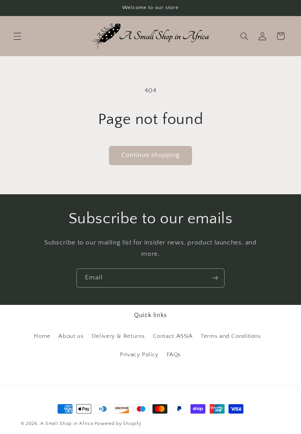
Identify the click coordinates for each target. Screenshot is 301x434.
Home (42, 336)
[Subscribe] (215, 278)
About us (70, 336)
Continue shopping (150, 155)
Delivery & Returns (118, 336)
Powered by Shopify (117, 423)
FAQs (174, 355)
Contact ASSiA (173, 336)
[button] (17, 36)
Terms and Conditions (231, 336)
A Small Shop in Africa (66, 423)
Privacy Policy (139, 355)
